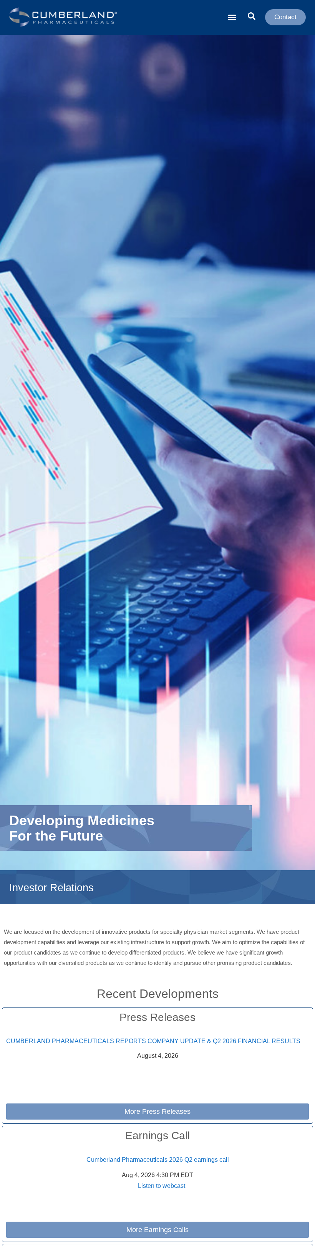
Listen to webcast (161, 1186)
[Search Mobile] (251, 17)
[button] (231, 17)
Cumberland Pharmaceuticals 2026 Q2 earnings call (157, 1159)
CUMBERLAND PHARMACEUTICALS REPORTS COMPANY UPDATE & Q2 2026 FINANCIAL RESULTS (153, 1041)
